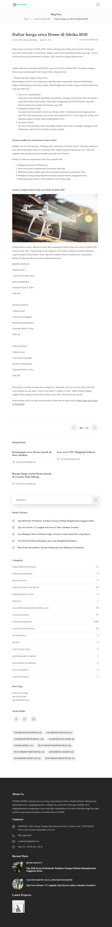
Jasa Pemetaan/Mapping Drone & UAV (30, 608)
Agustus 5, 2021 (45, 40)
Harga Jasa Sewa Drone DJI (25, 587)
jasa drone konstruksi (27, 732)
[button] (96, 500)
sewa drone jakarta (61, 752)
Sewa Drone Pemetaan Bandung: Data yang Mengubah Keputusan (47, 541)
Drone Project (19, 581)
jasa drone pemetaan (59, 732)
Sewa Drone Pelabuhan (24, 663)
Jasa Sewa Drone (20, 615)
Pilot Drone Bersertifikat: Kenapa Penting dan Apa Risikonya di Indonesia (51, 548)
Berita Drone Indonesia (24, 567)
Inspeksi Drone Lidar (22, 594)
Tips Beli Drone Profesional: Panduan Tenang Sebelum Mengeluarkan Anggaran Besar (56, 521)
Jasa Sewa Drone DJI (42, 19)
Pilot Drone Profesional (29, 752)
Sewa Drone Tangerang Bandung (26, 40)
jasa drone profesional (29, 739)
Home (26, 19)
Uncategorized (20, 670)
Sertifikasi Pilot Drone (24, 656)
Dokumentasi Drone (22, 574)
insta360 (16, 601)
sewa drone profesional (60, 758)
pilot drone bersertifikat (54, 745)
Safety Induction (21, 649)
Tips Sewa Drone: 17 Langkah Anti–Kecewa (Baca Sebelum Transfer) (48, 527)
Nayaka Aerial (23, 745)
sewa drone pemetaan (27, 758)
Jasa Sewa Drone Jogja (23, 629)
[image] (21, 4)
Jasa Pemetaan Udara (61, 739)
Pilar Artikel (19, 635)
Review (16, 642)
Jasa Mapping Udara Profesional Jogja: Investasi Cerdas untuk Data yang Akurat (54, 534)
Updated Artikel (20, 677)
